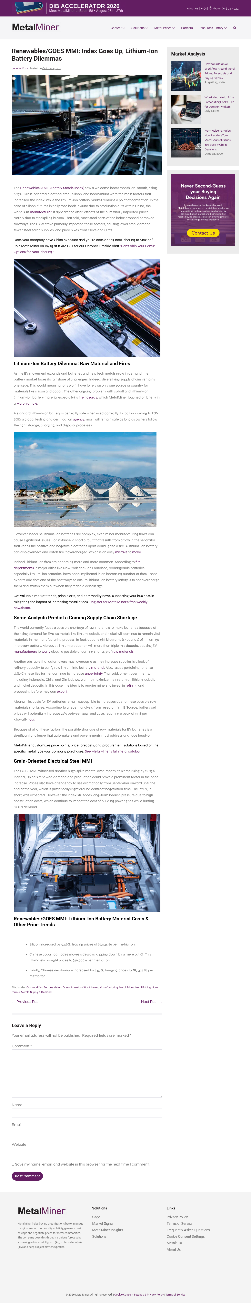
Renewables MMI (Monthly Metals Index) (52, 188)
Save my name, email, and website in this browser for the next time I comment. (82, 1164)
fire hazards (88, 397)
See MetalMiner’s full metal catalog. (112, 751)
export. (62, 691)
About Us (192, 8)
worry (46, 651)
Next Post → (151, 1001)
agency (78, 419)
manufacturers (25, 651)
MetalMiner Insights (107, 1230)
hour (30, 719)
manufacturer (40, 212)
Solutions (138, 28)
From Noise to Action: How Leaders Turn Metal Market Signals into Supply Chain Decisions (218, 140)
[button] (234, 28)
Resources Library (211, 28)
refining (131, 685)
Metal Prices (163, 28)
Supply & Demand (41, 992)
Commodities (34, 987)
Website (19, 1144)
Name (17, 1104)
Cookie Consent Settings (186, 1236)
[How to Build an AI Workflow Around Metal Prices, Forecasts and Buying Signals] (186, 76)
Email (17, 1124)
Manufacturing (109, 987)
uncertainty (94, 673)
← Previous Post (26, 1001)
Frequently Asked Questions (188, 1230)
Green (66, 987)
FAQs (203, 8)
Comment (22, 1046)
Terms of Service (180, 1223)
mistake (121, 552)
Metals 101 (175, 1243)
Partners (187, 28)
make (136, 552)
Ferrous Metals (53, 987)
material (97, 667)
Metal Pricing (143, 987)
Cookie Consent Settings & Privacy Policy (139, 1294)
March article (26, 403)
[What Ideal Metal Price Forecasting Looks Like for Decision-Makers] (186, 109)
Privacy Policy (177, 1217)
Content (116, 28)
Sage (96, 1217)
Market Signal (103, 1223)
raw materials (123, 651)
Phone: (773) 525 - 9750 (224, 8)
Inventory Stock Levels (84, 987)
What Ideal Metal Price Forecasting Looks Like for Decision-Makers (219, 102)
